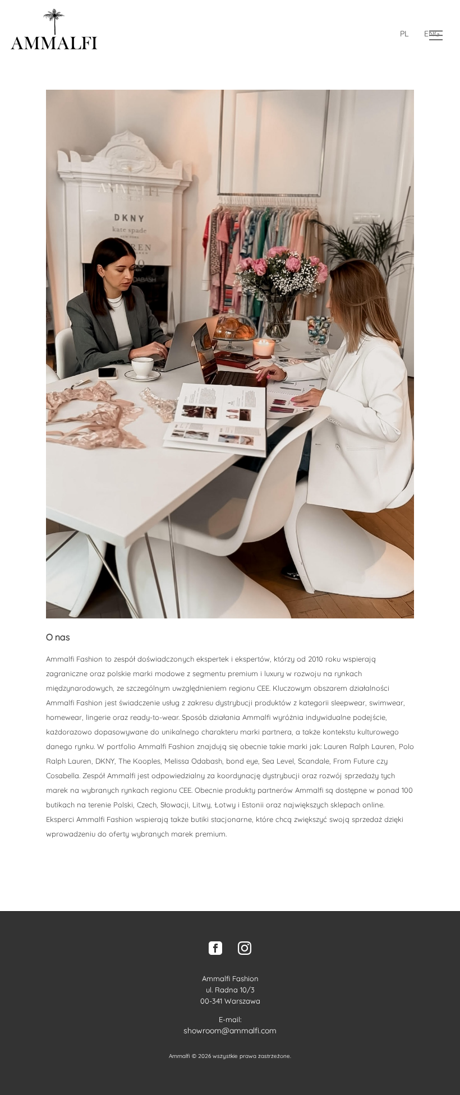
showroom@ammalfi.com (230, 1030)
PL (404, 34)
